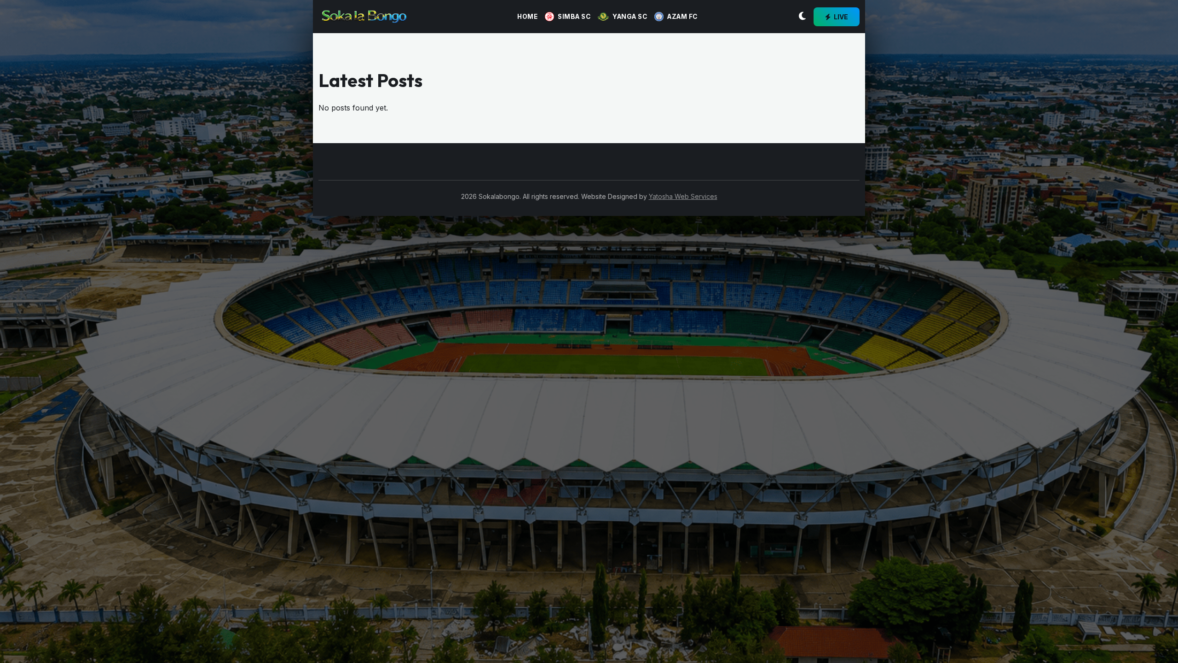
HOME (527, 16)
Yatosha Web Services (683, 196)
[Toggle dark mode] (802, 17)
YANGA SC (629, 16)
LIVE (840, 17)
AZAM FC (682, 16)
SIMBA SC (574, 16)
